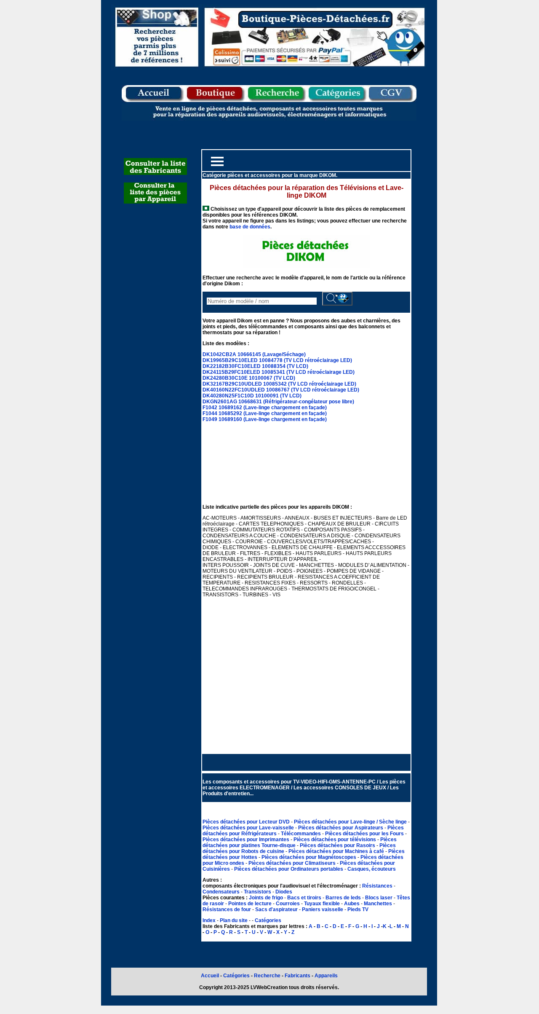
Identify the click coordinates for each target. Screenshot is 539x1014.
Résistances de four (227, 909)
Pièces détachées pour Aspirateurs (341, 828)
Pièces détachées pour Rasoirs (338, 845)
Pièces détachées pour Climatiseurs (292, 863)
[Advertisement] (306, 675)
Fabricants (298, 976)
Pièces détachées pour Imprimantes (247, 839)
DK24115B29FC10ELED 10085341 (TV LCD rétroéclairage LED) (279, 372)
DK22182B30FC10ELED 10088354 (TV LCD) (255, 366)
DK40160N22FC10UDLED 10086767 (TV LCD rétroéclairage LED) (281, 390)
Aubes (352, 904)
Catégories (268, 920)
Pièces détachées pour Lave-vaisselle (249, 828)
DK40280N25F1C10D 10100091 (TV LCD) (252, 396)
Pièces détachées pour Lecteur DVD (247, 822)
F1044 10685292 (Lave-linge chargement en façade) (265, 413)
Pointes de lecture (250, 904)
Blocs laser (378, 898)
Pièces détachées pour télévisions (335, 839)
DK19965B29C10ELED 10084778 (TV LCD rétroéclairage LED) (277, 360)
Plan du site (234, 920)
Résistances (378, 886)
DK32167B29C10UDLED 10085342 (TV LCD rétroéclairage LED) (279, 384)
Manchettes (378, 904)
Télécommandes (301, 834)
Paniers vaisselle (322, 909)
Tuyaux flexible (322, 904)
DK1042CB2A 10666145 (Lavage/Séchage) (254, 354)
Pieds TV (357, 909)
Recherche (267, 976)
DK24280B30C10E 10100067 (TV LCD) (249, 378)
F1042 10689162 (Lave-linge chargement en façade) (265, 407)
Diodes (283, 892)
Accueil (210, 976)
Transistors (258, 892)
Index (209, 920)
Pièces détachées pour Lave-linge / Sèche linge (351, 822)
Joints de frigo (266, 898)
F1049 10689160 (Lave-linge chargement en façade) (265, 419)
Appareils (326, 976)
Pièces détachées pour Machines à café (336, 851)
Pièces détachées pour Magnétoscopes (309, 857)
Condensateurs (222, 892)
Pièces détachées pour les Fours (365, 834)
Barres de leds (343, 898)
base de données (249, 227)
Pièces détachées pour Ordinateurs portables (289, 869)
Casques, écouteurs (371, 869)
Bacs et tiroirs (304, 898)
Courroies (288, 904)
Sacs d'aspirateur (276, 909)
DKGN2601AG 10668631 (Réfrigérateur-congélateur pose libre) (278, 402)
